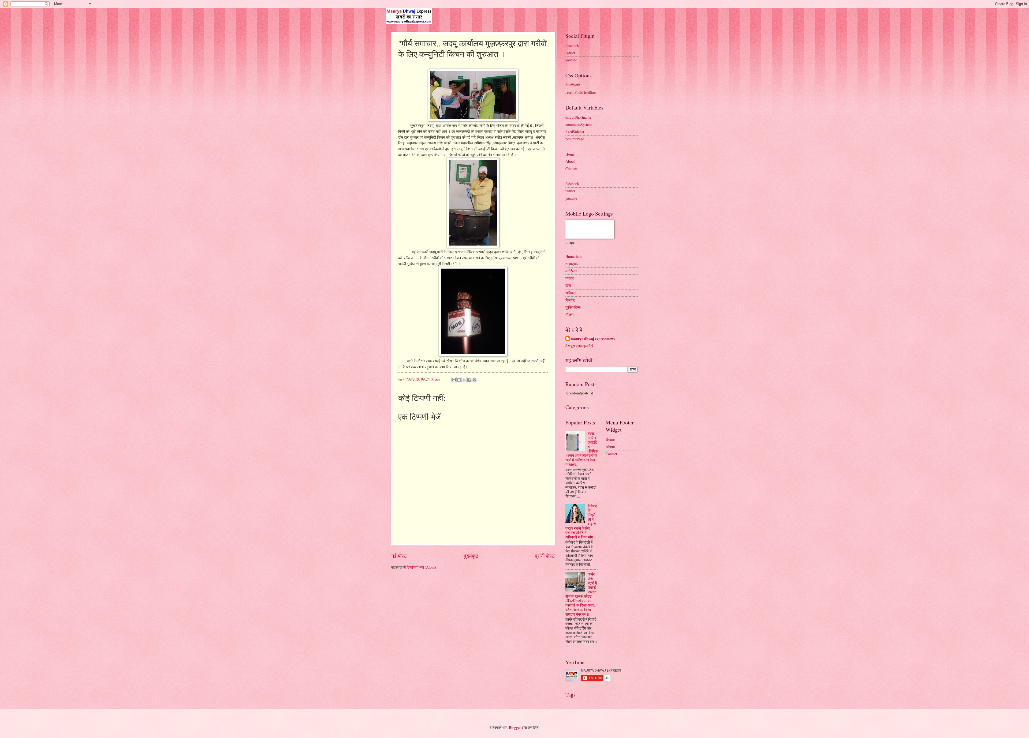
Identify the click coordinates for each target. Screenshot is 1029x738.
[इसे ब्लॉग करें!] (459, 379)
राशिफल (570, 292)
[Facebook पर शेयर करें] (469, 379)
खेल (568, 285)
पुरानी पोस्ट (545, 555)
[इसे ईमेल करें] (454, 379)
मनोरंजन (571, 270)
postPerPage (574, 138)
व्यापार (569, 278)
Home (570, 154)
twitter (570, 52)
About (570, 161)
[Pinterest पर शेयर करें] (474, 379)
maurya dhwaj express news (593, 338)
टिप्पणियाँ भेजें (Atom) (421, 567)
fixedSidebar (574, 131)
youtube (571, 59)
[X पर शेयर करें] (464, 379)
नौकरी (569, 314)
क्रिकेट (570, 300)
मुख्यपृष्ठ (471, 555)
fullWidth (572, 84)
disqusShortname (578, 117)
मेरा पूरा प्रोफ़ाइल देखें (579, 345)
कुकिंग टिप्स (572, 307)
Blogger (515, 727)
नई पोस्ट (399, 555)
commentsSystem (578, 124)
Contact (571, 168)
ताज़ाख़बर (571, 263)
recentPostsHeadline (580, 92)
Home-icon (573, 256)
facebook (572, 45)
